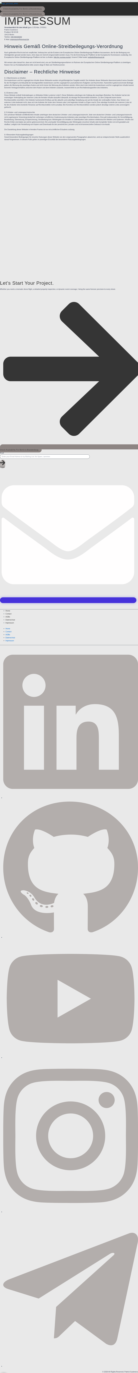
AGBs (7, 617)
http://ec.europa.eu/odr (62, 57)
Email (2, 453)
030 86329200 (16, 37)
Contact (8, 614)
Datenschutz (10, 620)
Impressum (9, 623)
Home (7, 611)
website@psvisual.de (96, 57)
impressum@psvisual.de (19, 39)
